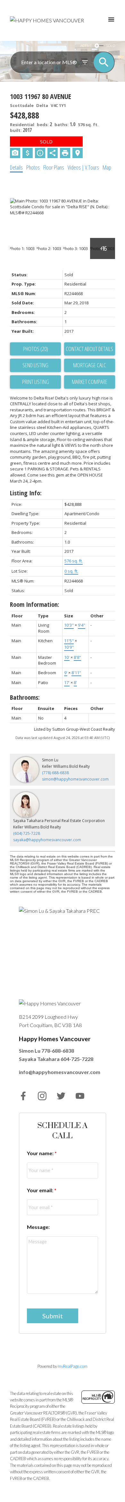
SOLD (110, 45)
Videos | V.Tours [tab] (83, 167)
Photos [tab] (33, 167)
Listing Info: (26, 493)
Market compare (89, 381)
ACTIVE (86, 45)
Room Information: (34, 604)
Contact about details (89, 349)
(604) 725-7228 (26, 833)
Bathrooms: (25, 697)
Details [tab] (16, 167)
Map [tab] (107, 167)
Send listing (35, 365)
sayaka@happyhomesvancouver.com (47, 839)
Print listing (35, 381)
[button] (23, 1096)
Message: (38, 1227)
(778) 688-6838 (55, 772)
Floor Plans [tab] (53, 167)
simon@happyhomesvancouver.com (75, 779)
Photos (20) (35, 349)
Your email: (40, 1190)
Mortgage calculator (89, 365)
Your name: (40, 1153)
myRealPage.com (73, 1366)
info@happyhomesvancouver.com (59, 1072)
